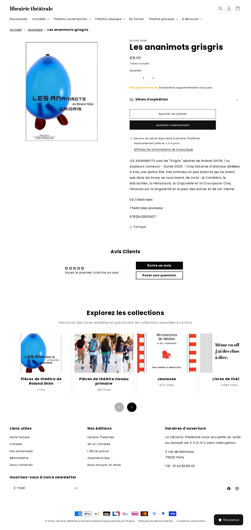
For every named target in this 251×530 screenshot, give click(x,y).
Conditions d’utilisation (191, 521)
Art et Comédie (98, 444)
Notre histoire (20, 437)
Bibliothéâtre (19, 458)
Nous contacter (21, 465)
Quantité (135, 70)
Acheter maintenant (173, 125)
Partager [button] (140, 227)
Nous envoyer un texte (104, 465)
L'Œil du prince (98, 451)
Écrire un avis (159, 265)
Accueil (16, 29)
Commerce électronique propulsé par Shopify (107, 521)
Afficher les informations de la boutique (163, 149)
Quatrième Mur (98, 458)
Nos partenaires (21, 451)
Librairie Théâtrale (100, 437)
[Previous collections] (119, 407)
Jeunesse (35, 29)
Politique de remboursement (155, 521)
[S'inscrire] (76, 488)
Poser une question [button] (159, 275)
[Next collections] (131, 407)
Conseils (16, 444)
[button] (40, 19)
